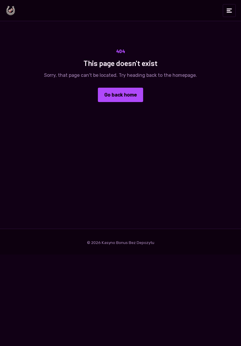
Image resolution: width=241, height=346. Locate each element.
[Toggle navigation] (229, 10)
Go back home (120, 95)
